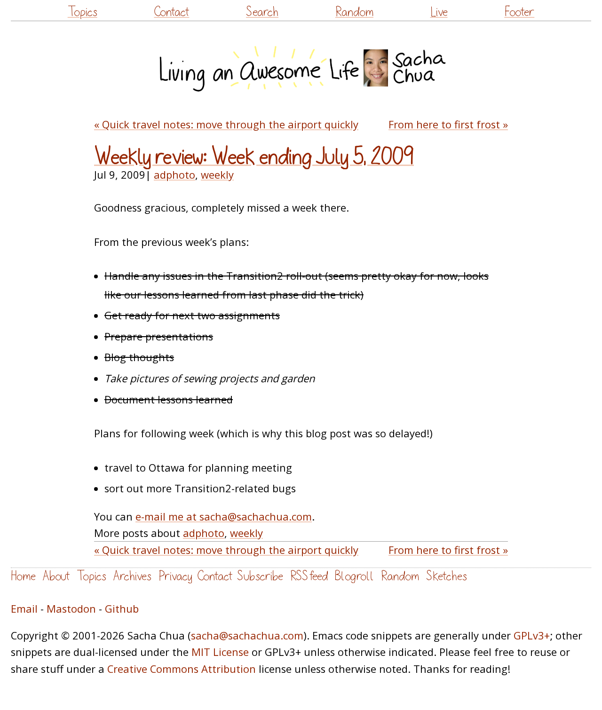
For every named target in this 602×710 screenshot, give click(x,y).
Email (24, 608)
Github (122, 608)
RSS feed (309, 576)
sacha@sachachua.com (247, 635)
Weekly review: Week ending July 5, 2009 (254, 157)
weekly (217, 174)
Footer (519, 12)
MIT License (220, 652)
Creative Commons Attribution (181, 669)
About (56, 576)
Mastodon (71, 608)
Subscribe (260, 576)
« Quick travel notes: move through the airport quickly (226, 124)
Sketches (446, 576)
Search (262, 12)
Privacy (175, 576)
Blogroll (354, 576)
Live (439, 12)
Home (23, 576)
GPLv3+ (532, 635)
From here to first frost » (448, 124)
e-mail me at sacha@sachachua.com (223, 516)
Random (354, 12)
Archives (132, 576)
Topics (82, 12)
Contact (171, 12)
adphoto (174, 174)
